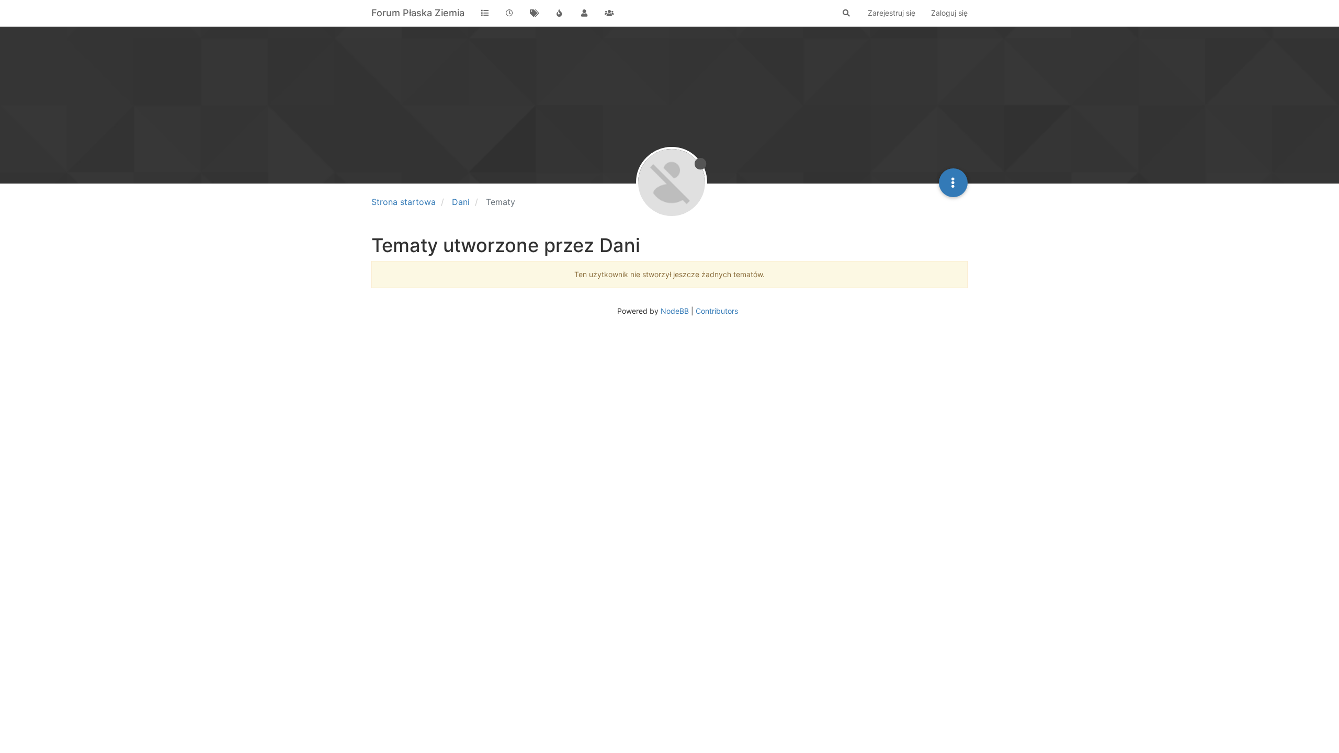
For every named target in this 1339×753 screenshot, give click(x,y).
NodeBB (675, 310)
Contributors (717, 310)
